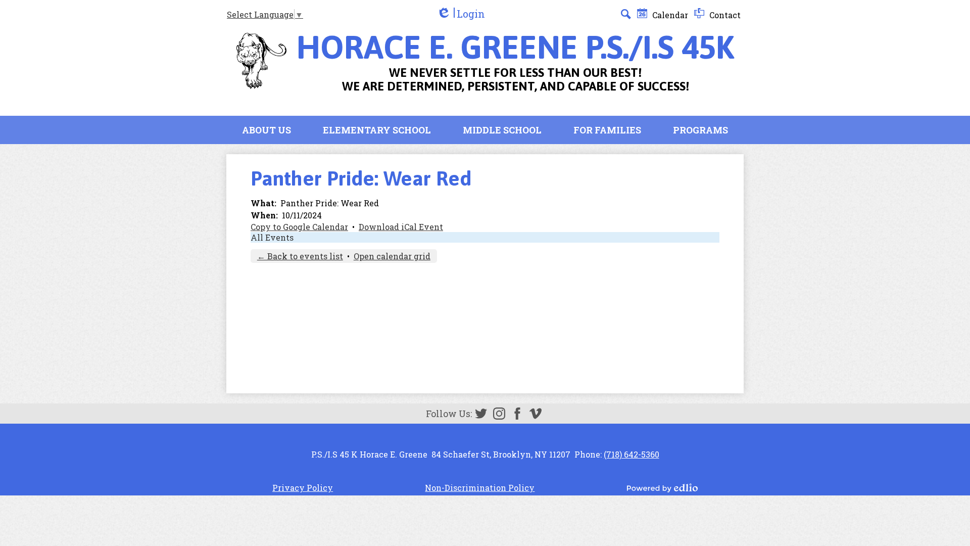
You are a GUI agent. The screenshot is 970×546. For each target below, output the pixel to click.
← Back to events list (300, 256)
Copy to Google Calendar (299, 226)
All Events (272, 237)
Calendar (669, 15)
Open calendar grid (392, 256)
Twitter (481, 413)
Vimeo (535, 413)
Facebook (517, 413)
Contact (724, 15)
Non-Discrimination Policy (480, 487)
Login (461, 14)
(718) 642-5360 (631, 454)
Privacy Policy (302, 487)
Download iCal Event (401, 226)
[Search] (626, 14)
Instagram (499, 413)
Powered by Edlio (662, 488)
